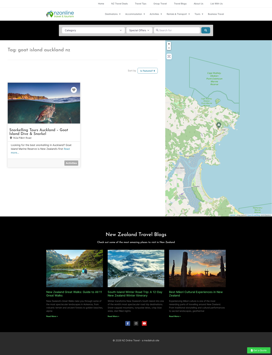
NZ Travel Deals (119, 3)
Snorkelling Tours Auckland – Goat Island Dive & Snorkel (38, 132)
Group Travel (160, 3)
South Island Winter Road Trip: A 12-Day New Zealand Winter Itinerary (135, 293)
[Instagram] (136, 323)
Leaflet (232, 215)
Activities (154, 14)
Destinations (111, 14)
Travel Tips (140, 3)
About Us (198, 3)
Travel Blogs (180, 3)
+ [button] (169, 43)
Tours (197, 14)
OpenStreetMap (253, 215)
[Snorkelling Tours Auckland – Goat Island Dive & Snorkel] (219, 125)
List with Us (216, 3)
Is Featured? (147, 70)
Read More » (52, 316)
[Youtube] (144, 323)
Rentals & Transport (177, 14)
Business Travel (216, 14)
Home (101, 3)
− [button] (169, 48)
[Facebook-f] (127, 323)
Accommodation (133, 14)
